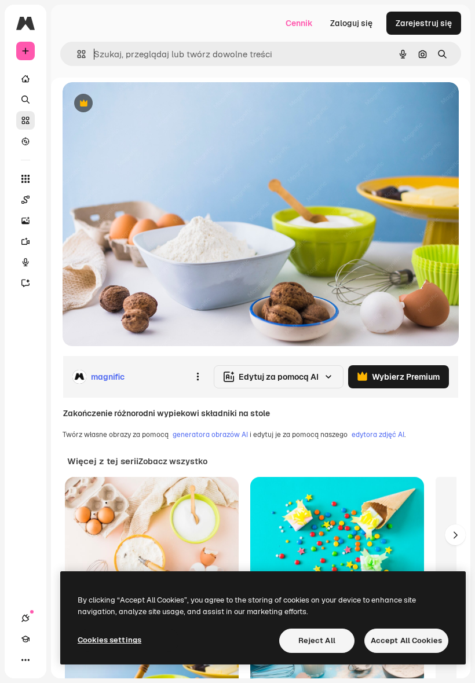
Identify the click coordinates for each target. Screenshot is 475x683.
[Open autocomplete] (77, 54)
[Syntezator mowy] (25, 262)
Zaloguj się (351, 23)
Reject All (316, 640)
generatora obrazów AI (210, 434)
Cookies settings (109, 640)
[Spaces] (25, 199)
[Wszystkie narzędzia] (25, 179)
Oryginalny (142, 103)
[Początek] (25, 78)
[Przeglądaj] (25, 141)
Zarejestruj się (424, 23)
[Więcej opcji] (197, 376)
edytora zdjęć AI (378, 434)
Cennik (299, 23)
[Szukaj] (25, 99)
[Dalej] (455, 535)
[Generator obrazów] (25, 220)
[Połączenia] (25, 618)
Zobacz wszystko (172, 461)
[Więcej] (25, 660)
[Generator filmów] (25, 241)
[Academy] (25, 639)
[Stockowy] (25, 120)
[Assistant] (25, 283)
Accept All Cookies (406, 640)
